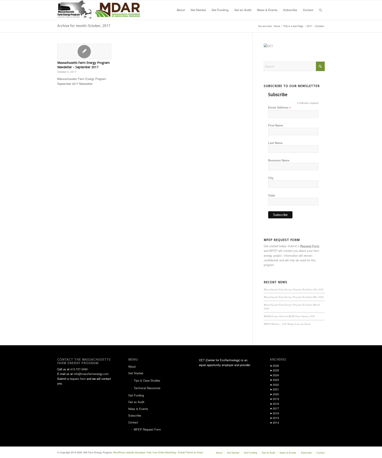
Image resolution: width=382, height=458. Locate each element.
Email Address (279, 108)
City (270, 178)
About (132, 366)
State (271, 195)
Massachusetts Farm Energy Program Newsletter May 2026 (294, 297)
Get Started (135, 373)
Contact (133, 422)
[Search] (320, 10)
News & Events (138, 409)
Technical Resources (147, 388)
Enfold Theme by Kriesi (190, 452)
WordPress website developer (129, 452)
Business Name (278, 160)
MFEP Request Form (147, 429)
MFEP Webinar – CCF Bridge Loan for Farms (287, 324)
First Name (275, 125)
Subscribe (134, 415)
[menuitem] (181, 10)
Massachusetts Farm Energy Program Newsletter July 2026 (293, 289)
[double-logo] (99, 10)
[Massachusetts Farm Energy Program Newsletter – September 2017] (84, 51)
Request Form (309, 246)
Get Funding (136, 395)
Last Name (275, 143)
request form (78, 378)
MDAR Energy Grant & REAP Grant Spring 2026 (289, 316)
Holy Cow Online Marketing (161, 452)
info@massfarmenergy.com (91, 374)
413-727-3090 (79, 369)
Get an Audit (136, 402)
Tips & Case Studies (147, 380)
